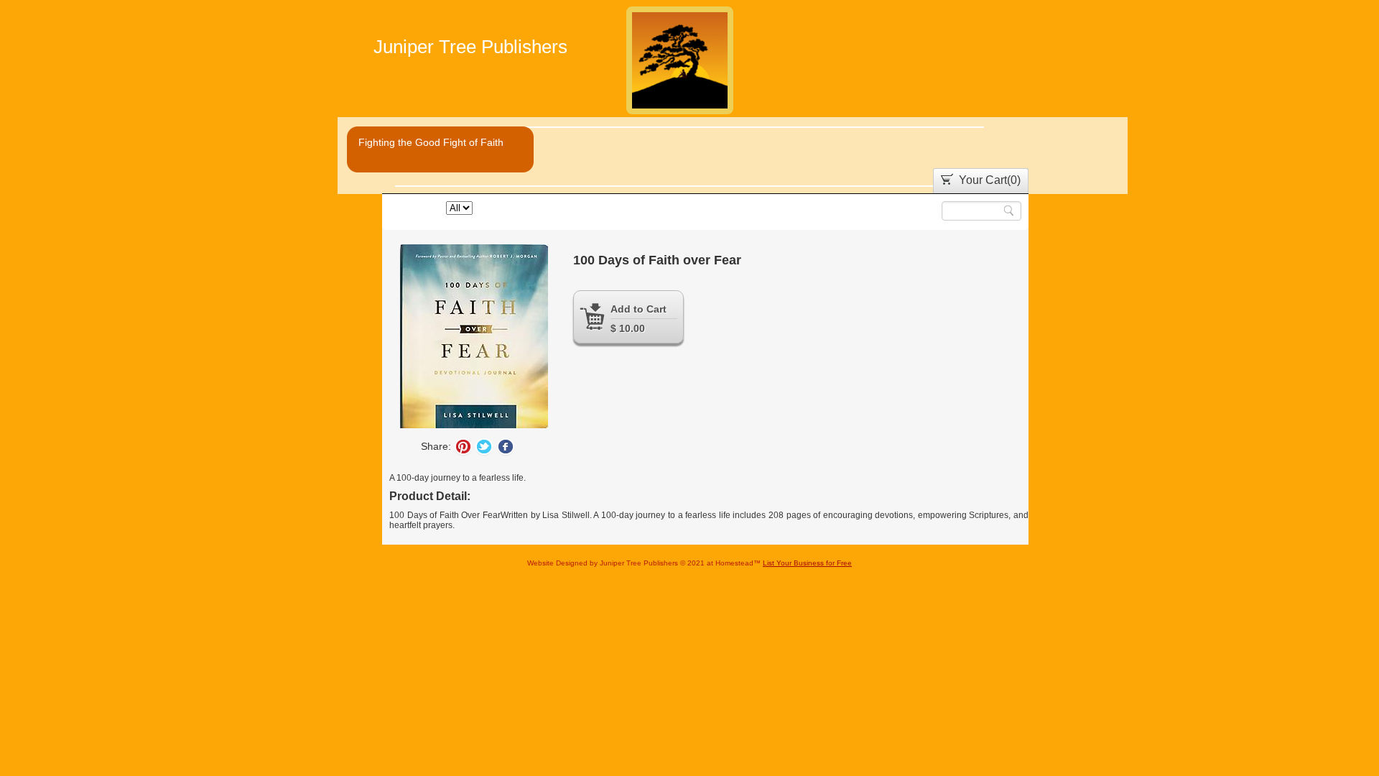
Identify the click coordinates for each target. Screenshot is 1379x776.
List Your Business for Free (807, 563)
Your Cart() (990, 180)
